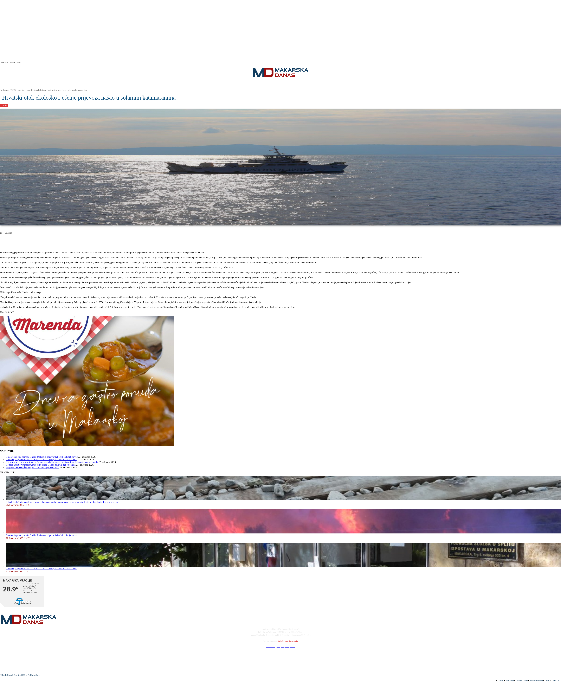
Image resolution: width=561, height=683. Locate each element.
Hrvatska (20, 90)
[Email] (57, 240)
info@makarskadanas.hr (288, 641)
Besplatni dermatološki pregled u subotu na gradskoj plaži (32, 467)
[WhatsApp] (47, 240)
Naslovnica (4, 90)
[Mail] (534, 62)
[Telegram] (67, 240)
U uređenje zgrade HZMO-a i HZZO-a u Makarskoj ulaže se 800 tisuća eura (41, 459)
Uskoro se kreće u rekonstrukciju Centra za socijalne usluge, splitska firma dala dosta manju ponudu (52, 462)
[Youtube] (538, 62)
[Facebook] (528, 62)
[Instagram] (531, 62)
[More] (78, 240)
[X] (36, 240)
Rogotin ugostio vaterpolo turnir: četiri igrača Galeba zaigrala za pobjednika (41, 465)
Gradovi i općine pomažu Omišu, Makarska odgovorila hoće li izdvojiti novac (42, 457)
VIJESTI (13, 90)
